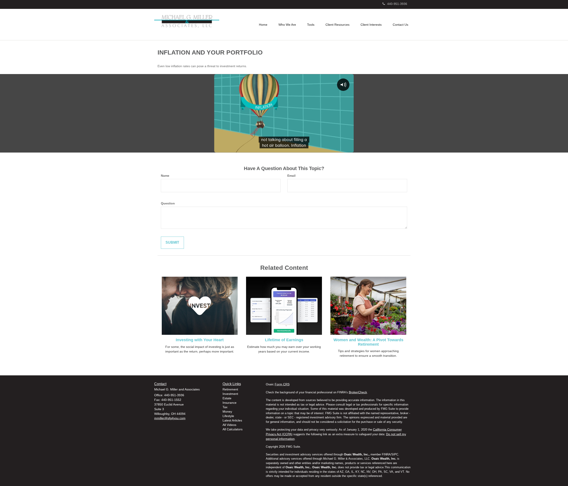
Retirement (230, 389)
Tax (225, 407)
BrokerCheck (358, 392)
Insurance (230, 402)
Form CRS (282, 384)
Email (291, 175)
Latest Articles (232, 420)
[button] (287, 24)
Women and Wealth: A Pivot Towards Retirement (368, 342)
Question (168, 203)
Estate (227, 398)
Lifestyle (228, 416)
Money (227, 411)
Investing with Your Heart (200, 340)
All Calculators (233, 429)
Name (165, 175)
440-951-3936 (397, 4)
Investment (230, 394)
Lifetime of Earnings (284, 340)
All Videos (229, 425)
